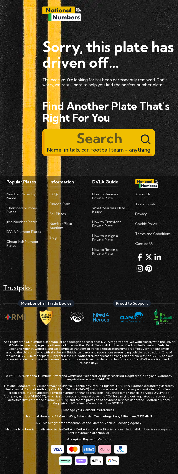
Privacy (141, 214)
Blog (53, 237)
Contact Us (144, 243)
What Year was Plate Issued (108, 210)
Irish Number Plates (22, 222)
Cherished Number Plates (22, 210)
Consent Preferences (98, 410)
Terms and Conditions (153, 234)
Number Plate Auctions (60, 225)
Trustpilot (17, 288)
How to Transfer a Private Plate (106, 224)
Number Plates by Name (21, 196)
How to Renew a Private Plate (105, 196)
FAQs (53, 194)
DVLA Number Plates (24, 231)
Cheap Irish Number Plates (22, 243)
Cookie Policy (146, 224)
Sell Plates (57, 214)
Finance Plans (60, 204)
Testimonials (145, 204)
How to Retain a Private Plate (105, 251)
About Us (142, 194)
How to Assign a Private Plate (105, 238)
